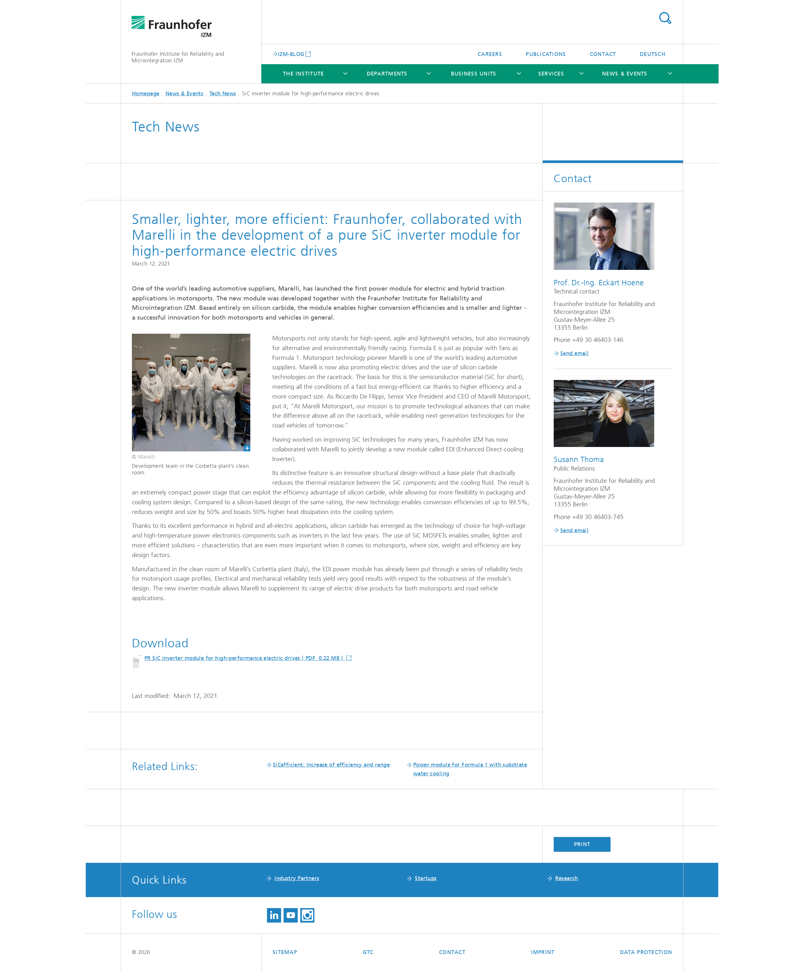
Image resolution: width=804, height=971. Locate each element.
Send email (574, 353)
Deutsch (652, 54)
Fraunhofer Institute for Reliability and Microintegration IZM (178, 57)
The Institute (303, 73)
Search (665, 18)
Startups (426, 878)
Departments (387, 73)
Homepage (145, 93)
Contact (603, 54)
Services (551, 73)
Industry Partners (296, 878)
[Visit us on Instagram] (307, 915)
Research (566, 878)
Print (582, 844)
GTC (368, 952)
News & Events (624, 73)
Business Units (474, 73)
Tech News (222, 93)
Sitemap (285, 952)
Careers (490, 54)
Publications (546, 54)
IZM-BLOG (291, 54)
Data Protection (646, 952)
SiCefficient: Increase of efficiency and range (331, 765)
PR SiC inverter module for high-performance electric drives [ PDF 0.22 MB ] (244, 658)
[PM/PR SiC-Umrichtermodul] (185, 392)
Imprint (543, 952)
